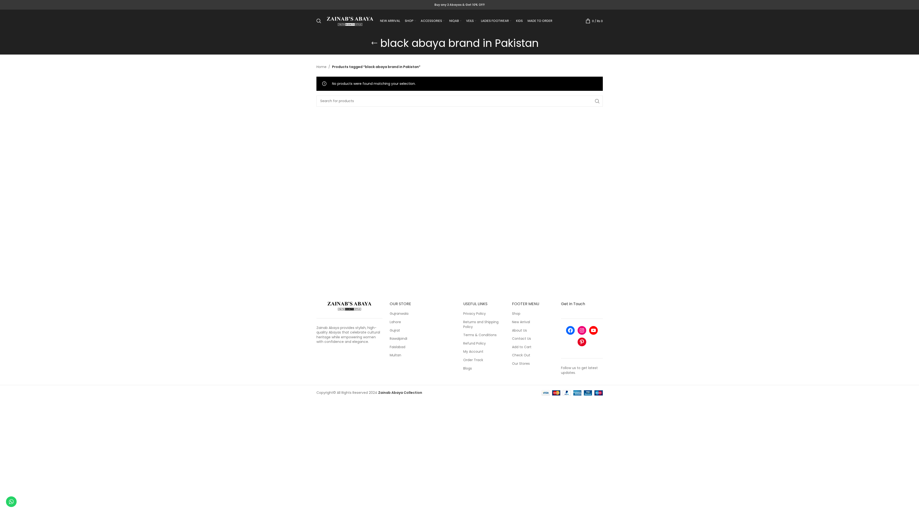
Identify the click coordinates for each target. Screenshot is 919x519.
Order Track (473, 360)
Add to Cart (521, 347)
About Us (519, 330)
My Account (473, 351)
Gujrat (395, 330)
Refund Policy (474, 343)
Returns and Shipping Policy (481, 324)
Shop (516, 313)
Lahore (395, 322)
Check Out (521, 355)
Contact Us (521, 338)
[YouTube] (593, 330)
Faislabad (397, 347)
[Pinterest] (582, 342)
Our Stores (521, 363)
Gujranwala (399, 313)
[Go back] (374, 43)
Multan (395, 355)
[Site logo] (350, 20)
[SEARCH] (597, 101)
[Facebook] (570, 330)
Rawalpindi (398, 338)
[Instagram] (582, 330)
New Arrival (521, 322)
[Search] (319, 21)
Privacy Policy (474, 313)
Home (321, 66)
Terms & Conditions (480, 335)
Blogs (467, 368)
